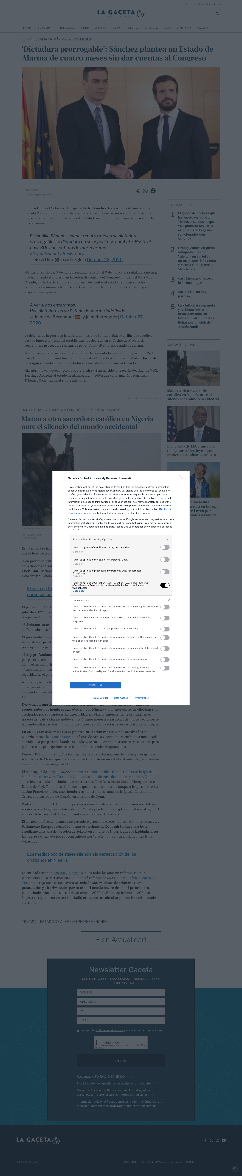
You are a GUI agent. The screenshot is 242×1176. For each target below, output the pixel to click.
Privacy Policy (141, 697)
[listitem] (121, 539)
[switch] (165, 547)
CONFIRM (95, 685)
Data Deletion (101, 697)
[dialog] (121, 588)
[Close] (182, 478)
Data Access (121, 697)
